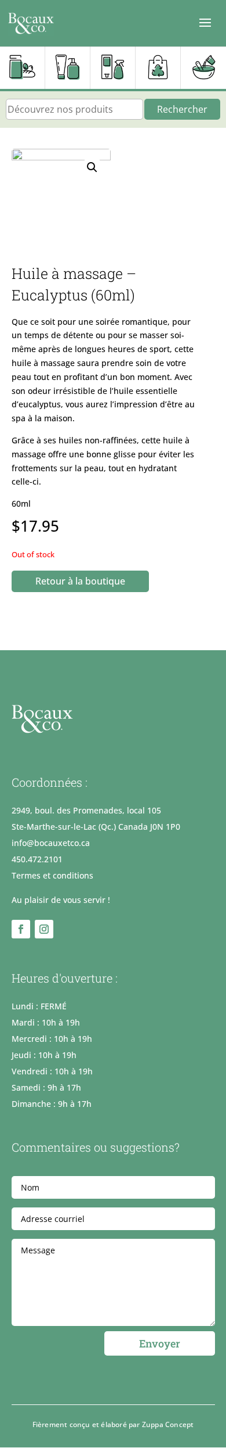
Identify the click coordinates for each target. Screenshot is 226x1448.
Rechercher (182, 109)
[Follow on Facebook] (21, 929)
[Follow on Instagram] (44, 929)
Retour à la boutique (80, 581)
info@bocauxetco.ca (51, 842)
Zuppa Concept (168, 1424)
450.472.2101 (37, 859)
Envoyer (159, 1343)
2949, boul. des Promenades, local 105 (86, 810)
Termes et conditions (52, 875)
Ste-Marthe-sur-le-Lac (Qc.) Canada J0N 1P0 (96, 826)
